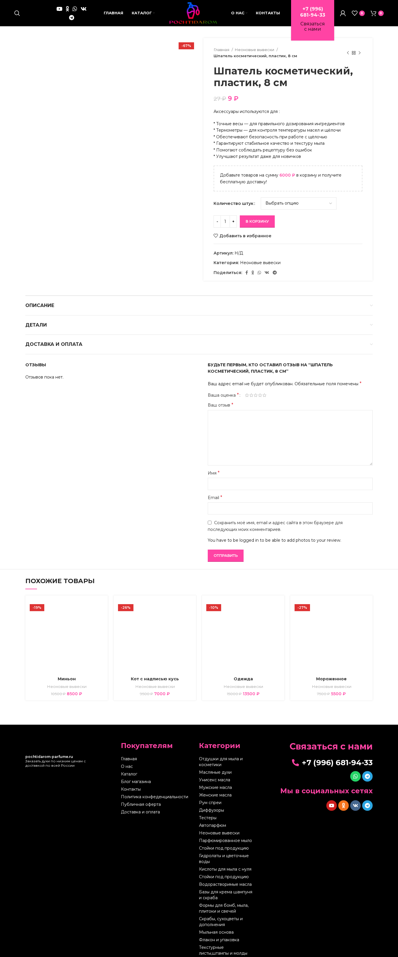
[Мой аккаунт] (343, 13)
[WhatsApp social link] (75, 8)
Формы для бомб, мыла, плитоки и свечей (224, 908)
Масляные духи (215, 772)
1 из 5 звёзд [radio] (247, 395)
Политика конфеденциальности (154, 796)
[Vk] (355, 805)
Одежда (243, 678)
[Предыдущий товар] (348, 53)
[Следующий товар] (359, 53)
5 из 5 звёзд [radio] (264, 395)
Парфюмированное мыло (225, 840)
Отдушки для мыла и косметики (221, 761)
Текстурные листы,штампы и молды (223, 950)
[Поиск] (17, 13)
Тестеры (207, 817)
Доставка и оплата (140, 812)
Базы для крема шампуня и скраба (225, 894)
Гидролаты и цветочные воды (224, 858)
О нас (127, 766)
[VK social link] (83, 8)
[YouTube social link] (59, 8)
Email (215, 497)
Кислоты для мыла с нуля (225, 869)
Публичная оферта (141, 804)
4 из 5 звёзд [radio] (260, 395)
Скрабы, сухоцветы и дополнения (221, 921)
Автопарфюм (212, 825)
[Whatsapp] (355, 776)
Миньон (67, 678)
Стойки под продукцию (224, 848)
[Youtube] (331, 805)
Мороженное (331, 678)
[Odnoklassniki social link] (67, 8)
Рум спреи (210, 802)
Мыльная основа (216, 932)
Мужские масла (215, 787)
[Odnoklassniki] (343, 805)
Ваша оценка (223, 395)
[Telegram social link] (71, 17)
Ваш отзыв (220, 405)
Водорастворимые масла (225, 884)
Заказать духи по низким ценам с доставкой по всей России (55, 761)
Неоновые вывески (255, 49)
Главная (222, 49)
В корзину (257, 221)
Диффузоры (211, 810)
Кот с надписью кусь (155, 678)
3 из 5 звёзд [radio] (255, 395)
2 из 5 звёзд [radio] (251, 395)
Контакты (131, 789)
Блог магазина (136, 781)
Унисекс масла (214, 779)
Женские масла (215, 795)
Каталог (129, 774)
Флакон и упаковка (219, 939)
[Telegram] (367, 776)
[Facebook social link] (247, 272)
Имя (214, 473)
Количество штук (233, 203)
